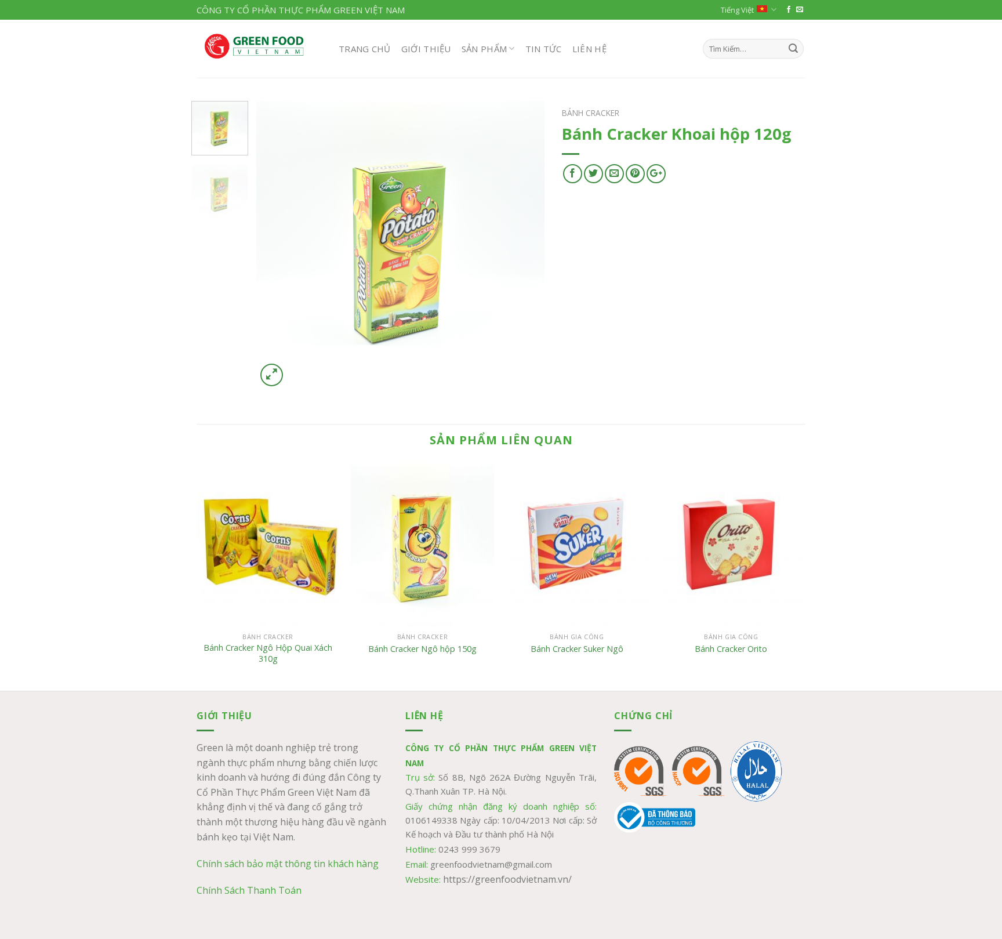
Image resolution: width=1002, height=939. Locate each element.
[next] (524, 245)
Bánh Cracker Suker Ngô (577, 649)
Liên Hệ (589, 49)
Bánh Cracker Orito (731, 649)
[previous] (276, 245)
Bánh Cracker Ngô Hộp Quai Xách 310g (268, 653)
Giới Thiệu (426, 49)
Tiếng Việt (737, 10)
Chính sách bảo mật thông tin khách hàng (288, 863)
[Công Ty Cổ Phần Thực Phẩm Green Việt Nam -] (259, 49)
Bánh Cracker (590, 112)
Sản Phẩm (484, 49)
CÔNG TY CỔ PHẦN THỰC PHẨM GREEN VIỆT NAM (301, 10)
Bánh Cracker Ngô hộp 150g (422, 649)
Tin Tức (543, 49)
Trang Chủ (365, 49)
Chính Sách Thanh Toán (249, 890)
